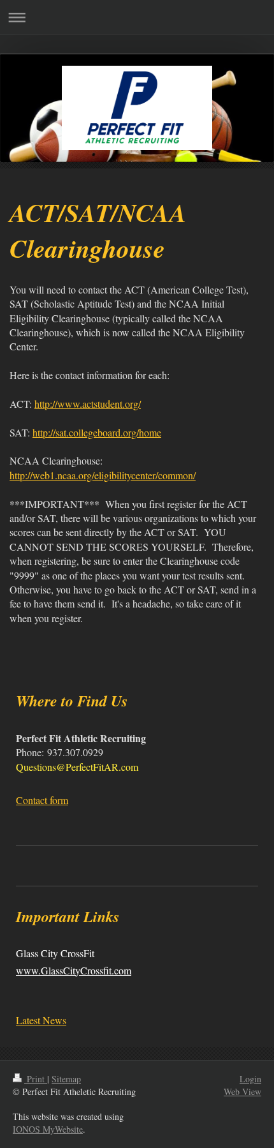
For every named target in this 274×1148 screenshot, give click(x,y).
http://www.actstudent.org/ (87, 403)
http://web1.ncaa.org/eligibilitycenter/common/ (103, 475)
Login (250, 1079)
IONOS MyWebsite (48, 1129)
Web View (242, 1091)
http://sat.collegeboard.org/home (96, 432)
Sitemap (66, 1079)
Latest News (41, 1020)
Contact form (42, 800)
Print (35, 1079)
